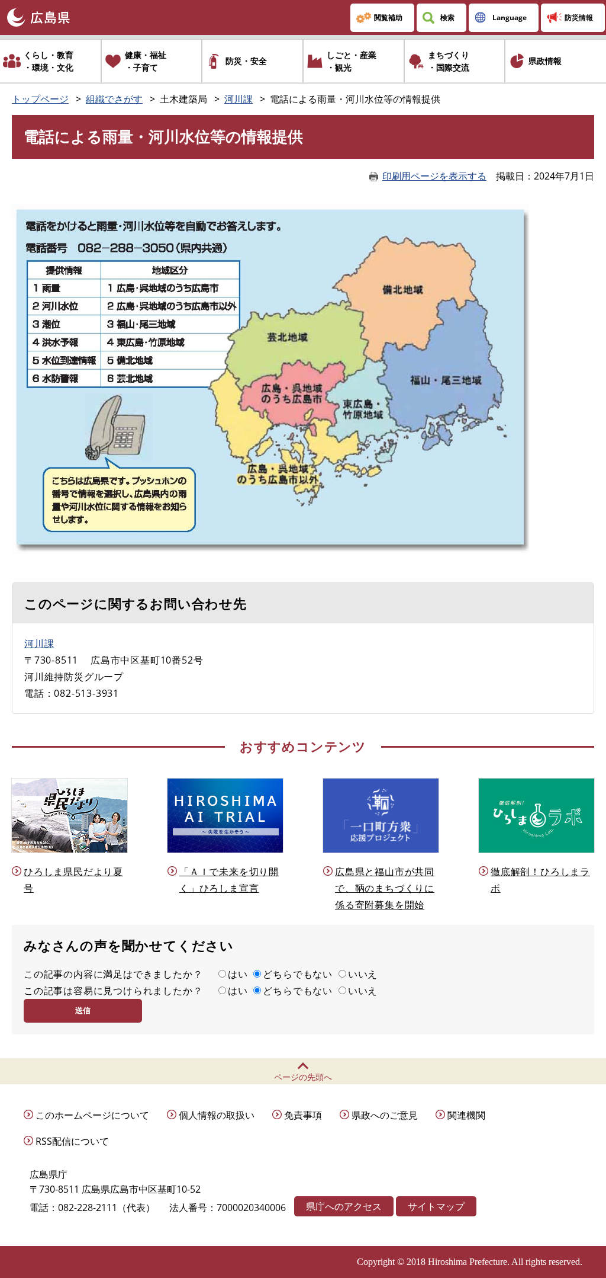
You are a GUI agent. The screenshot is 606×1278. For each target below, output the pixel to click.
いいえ (363, 974)
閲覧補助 (388, 17)
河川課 (238, 98)
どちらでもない (298, 974)
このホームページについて (92, 1115)
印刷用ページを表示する (434, 176)
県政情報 (545, 60)
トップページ (40, 98)
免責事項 (303, 1115)
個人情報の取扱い (216, 1115)
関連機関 (466, 1115)
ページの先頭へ (303, 1076)
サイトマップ (436, 1206)
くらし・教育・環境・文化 (48, 61)
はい (238, 974)
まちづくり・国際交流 (448, 61)
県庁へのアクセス (344, 1206)
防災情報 (579, 17)
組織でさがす (114, 98)
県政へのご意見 (385, 1115)
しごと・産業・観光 (351, 61)
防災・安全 (246, 60)
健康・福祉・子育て (145, 61)
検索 (447, 17)
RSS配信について (72, 1141)
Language (509, 17)
